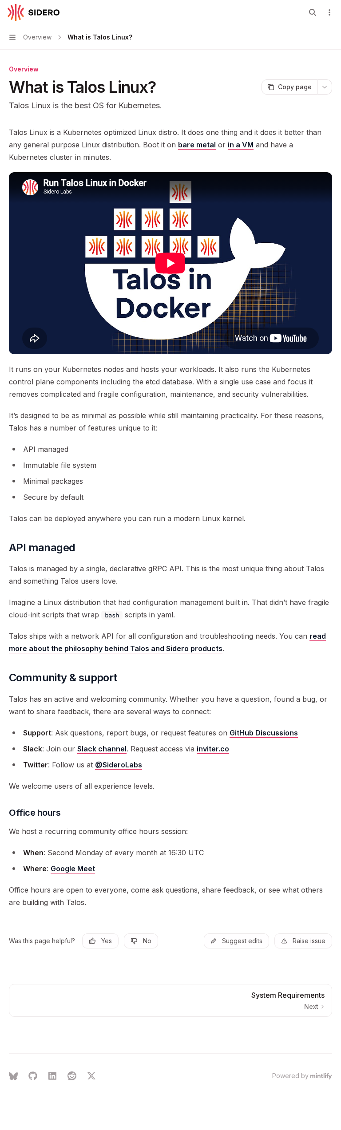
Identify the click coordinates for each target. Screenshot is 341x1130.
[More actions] (329, 12)
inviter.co (213, 748)
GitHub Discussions (264, 732)
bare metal (197, 144)
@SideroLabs (118, 764)
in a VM (241, 144)
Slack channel (102, 748)
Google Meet (73, 868)
